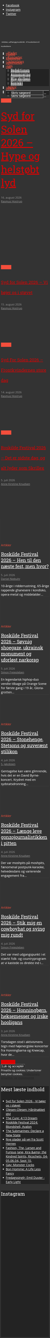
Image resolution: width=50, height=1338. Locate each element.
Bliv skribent (20, 80)
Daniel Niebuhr (10, 579)
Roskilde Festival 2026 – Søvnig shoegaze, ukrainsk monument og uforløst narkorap (22, 647)
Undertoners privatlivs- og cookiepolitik (20, 1076)
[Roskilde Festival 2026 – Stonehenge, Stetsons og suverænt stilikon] (23, 720)
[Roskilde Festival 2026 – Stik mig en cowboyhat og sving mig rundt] (23, 903)
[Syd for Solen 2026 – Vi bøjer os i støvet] (24, 340)
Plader (10, 54)
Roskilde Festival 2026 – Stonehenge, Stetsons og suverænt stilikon (24, 742)
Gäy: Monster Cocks (20, 1165)
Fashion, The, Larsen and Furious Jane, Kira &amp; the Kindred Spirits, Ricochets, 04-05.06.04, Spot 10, (27, 1154)
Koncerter (13, 58)
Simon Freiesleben (12, 672)
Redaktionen (20, 71)
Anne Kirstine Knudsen (15, 484)
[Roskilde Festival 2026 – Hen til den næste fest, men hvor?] (23, 541)
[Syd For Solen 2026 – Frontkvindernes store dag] (24, 428)
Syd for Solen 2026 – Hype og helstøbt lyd (20, 149)
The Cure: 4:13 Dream (21, 1118)
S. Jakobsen (8, 764)
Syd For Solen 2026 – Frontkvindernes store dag (23, 370)
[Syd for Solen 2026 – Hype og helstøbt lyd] (25, 263)
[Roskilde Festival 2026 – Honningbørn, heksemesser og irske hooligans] (23, 991)
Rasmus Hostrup (11, 201)
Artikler (6, 100)
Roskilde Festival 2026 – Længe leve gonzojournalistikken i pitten (24, 834)
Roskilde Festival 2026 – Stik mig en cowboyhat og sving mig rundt (23, 926)
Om (8, 67)
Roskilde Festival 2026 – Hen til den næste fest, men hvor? (25, 560)
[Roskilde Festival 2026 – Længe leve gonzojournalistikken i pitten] (23, 811)
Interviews (14, 63)
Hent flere (8, 1062)
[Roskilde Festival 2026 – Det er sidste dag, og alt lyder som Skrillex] (24, 516)
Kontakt (17, 84)
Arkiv (10, 88)
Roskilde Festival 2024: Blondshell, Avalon (22, 1124)
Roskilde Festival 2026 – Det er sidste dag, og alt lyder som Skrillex (23, 458)
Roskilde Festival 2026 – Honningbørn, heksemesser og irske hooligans (24, 1013)
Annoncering (20, 75)
